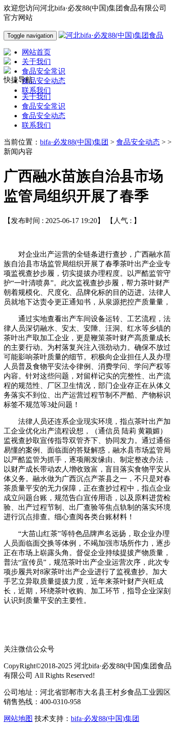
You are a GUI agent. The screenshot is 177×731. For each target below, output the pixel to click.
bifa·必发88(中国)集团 (74, 142)
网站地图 (18, 718)
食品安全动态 (43, 115)
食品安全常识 (43, 106)
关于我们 (36, 96)
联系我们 (36, 125)
